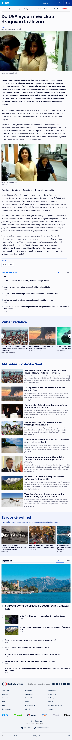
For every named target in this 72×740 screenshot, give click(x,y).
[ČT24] (5, 3)
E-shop (4, 705)
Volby (26, 9)
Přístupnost (36, 736)
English (16, 736)
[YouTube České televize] (60, 684)
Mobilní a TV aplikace (55, 705)
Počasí (27, 702)
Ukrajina (19, 9)
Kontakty (51, 709)
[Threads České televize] (68, 684)
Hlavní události (9, 9)
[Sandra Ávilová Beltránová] (36, 51)
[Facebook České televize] (57, 684)
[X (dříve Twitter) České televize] (64, 684)
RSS (69, 736)
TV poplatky (29, 694)
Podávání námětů (30, 705)
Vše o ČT (28, 709)
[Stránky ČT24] (5, 715)
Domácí (33, 9)
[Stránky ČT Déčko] (44, 715)
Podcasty (51, 698)
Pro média (28, 690)
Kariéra (50, 702)
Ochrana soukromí (25, 736)
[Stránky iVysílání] (32, 715)
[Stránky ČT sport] (18, 715)
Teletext (5, 698)
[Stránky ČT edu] (67, 715)
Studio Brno (52, 694)
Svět (39, 9)
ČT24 (3, 27)
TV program (6, 690)
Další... (46, 9)
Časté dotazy (6, 709)
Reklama (5, 694)
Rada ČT (5, 702)
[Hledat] (60, 3)
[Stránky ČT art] (56, 715)
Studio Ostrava (30, 698)
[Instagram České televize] (53, 684)
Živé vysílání (52, 690)
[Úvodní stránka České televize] (12, 684)
